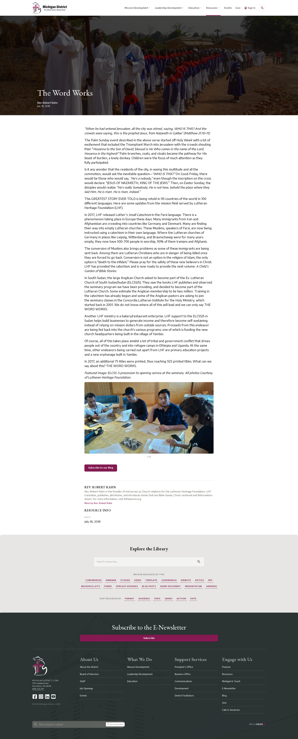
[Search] (199, 562)
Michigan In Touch (231, 681)
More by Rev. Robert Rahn (98, 503)
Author (181, 598)
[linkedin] (47, 696)
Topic (157, 598)
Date (87, 517)
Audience (144, 598)
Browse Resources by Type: (149, 574)
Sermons (211, 586)
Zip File (199, 580)
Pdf (210, 580)
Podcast (226, 667)
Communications (183, 681)
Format (129, 598)
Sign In (251, 8)
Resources (211, 8)
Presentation (193, 586)
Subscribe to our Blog (100, 467)
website (186, 580)
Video (137, 580)
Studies (125, 580)
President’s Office (184, 667)
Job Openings (86, 688)
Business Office (183, 674)
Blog (224, 695)
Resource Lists (90, 586)
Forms (108, 586)
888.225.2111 (38, 689)
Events (228, 8)
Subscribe (149, 638)
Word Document (170, 586)
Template (151, 580)
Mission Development (136, 8)
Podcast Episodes (127, 586)
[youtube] (53, 696)
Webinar (111, 580)
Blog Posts (149, 586)
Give (237, 8)
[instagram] (40, 696)
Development (182, 688)
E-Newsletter (229, 688)
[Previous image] (89, 418)
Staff (82, 681)
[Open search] (262, 8)
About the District (89, 667)
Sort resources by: (111, 598)
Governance (169, 580)
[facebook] (34, 696)
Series (168, 598)
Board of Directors (89, 674)
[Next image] (208, 418)
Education (193, 8)
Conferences (94, 580)
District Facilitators (184, 695)
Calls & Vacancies (231, 710)
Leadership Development (168, 8)
